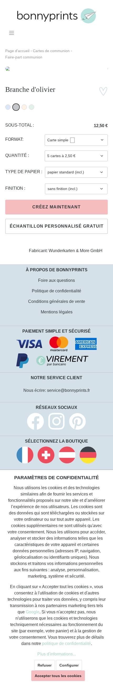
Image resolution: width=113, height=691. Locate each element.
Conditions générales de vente (56, 301)
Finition (14, 188)
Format (13, 139)
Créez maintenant (56, 207)
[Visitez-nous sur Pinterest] (77, 422)
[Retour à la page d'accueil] (56, 15)
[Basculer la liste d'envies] (103, 91)
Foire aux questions (56, 280)
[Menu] (12, 33)
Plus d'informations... (56, 654)
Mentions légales (57, 312)
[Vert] (31, 107)
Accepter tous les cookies (58, 676)
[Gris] (16, 107)
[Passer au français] (25, 456)
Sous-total (19, 125)
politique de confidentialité (66, 643)
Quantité (16, 155)
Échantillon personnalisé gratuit (57, 226)
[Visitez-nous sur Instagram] (56, 422)
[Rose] (24, 107)
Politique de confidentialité (56, 291)
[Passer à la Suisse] (46, 456)
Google (32, 612)
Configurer (69, 665)
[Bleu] (8, 107)
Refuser (45, 665)
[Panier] (104, 31)
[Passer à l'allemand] (88, 456)
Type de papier (23, 171)
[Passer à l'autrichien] (67, 456)
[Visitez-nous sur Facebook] (35, 422)
